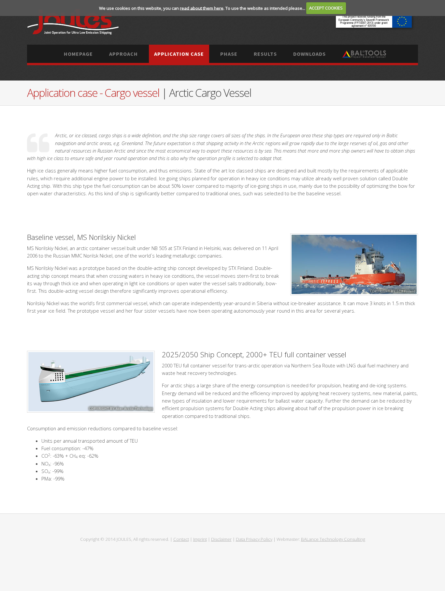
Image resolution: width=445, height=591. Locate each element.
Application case (179, 54)
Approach (123, 54)
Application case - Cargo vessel (94, 92)
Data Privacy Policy (254, 539)
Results (265, 54)
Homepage (78, 54)
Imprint (200, 539)
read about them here (201, 8)
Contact (181, 539)
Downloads (309, 54)
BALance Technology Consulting (333, 539)
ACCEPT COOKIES (326, 8)
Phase (228, 54)
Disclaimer (221, 539)
